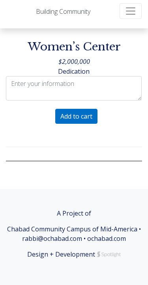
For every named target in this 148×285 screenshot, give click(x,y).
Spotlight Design (109, 254)
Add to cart (76, 116)
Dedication (74, 71)
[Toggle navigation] (131, 11)
